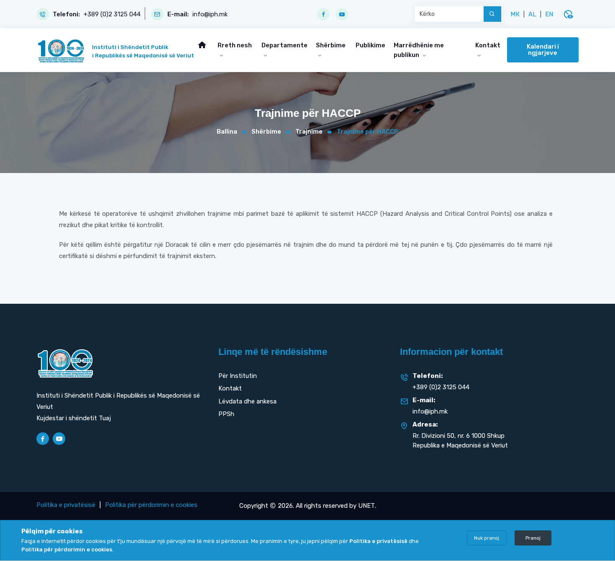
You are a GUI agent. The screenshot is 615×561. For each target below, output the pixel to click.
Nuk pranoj (486, 538)
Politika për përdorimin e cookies (151, 505)
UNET (366, 505)
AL (532, 14)
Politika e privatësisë (65, 505)
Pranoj (533, 538)
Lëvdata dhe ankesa (247, 401)
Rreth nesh (235, 45)
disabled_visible (568, 14)
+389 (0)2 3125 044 (112, 14)
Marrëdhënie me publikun (419, 50)
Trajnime (309, 131)
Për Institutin (237, 376)
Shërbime (331, 45)
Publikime (370, 45)
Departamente (284, 45)
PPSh (226, 414)
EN (549, 14)
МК (515, 14)
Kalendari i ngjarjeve (543, 50)
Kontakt (487, 45)
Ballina (227, 131)
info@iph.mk (210, 14)
